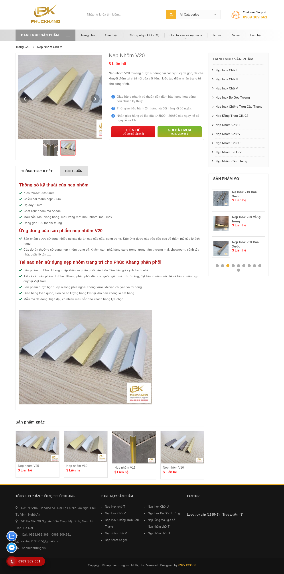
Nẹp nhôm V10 (173, 467)
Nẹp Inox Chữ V (226, 88)
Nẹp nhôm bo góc (228, 152)
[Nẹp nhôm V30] (86, 446)
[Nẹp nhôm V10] (182, 447)
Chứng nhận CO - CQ (144, 35)
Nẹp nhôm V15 (125, 467)
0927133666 (187, 565)
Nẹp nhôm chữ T (227, 125)
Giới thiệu (111, 35)
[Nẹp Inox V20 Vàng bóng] (221, 223)
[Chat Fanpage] (11, 548)
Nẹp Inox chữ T (226, 70)
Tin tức (217, 35)
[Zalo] (11, 536)
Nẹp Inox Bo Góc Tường (232, 97)
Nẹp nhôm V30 (76, 465)
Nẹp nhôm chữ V (227, 134)
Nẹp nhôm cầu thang (231, 161)
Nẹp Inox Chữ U (226, 79)
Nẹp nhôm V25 (28, 465)
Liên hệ (255, 35)
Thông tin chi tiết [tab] (37, 171)
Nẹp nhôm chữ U (228, 143)
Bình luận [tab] (73, 171)
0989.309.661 (61, 534)
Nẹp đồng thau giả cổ (231, 115)
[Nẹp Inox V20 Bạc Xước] (221, 248)
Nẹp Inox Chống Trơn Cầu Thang (238, 106)
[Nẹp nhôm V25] (37, 446)
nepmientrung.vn (33, 548)
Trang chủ (88, 35)
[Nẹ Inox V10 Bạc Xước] (221, 198)
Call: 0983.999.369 (35, 534)
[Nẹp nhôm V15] (134, 447)
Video (236, 35)
